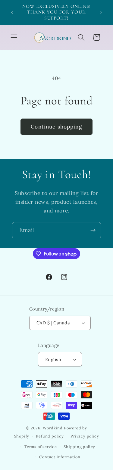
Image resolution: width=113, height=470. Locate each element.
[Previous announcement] (11, 12)
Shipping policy (79, 446)
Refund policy (50, 436)
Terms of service (40, 446)
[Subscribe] (93, 230)
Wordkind (53, 427)
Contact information (59, 456)
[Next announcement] (101, 12)
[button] (14, 37)
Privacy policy (85, 436)
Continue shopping (56, 126)
